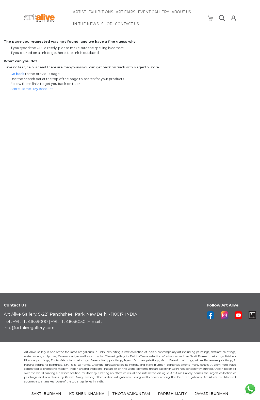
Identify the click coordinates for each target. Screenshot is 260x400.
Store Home (20, 89)
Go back (17, 74)
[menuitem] (79, 12)
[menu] (137, 18)
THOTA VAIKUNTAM (131, 393)
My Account (43, 89)
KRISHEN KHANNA (86, 393)
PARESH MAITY (172, 393)
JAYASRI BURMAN (211, 393)
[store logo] (45, 18)
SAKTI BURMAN (46, 393)
